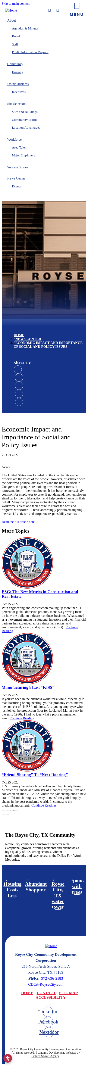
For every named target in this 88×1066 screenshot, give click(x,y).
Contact (46, 993)
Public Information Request (30, 52)
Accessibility (51, 997)
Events (16, 186)
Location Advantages (26, 127)
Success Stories (17, 167)
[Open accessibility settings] (7, 1058)
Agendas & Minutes (25, 28)
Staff (15, 44)
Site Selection (16, 104)
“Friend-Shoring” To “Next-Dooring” (35, 774)
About (11, 20)
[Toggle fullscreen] (12, 810)
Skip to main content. (16, 3)
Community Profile (24, 119)
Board (16, 36)
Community (15, 64)
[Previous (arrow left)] (3, 814)
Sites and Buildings (25, 111)
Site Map (68, 993)
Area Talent (19, 147)
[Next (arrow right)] (7, 814)
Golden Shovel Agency (45, 1056)
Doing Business (18, 84)
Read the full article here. (18, 522)
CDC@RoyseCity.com (45, 984)
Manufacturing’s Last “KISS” (28, 687)
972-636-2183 (52, 978)
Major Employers (23, 155)
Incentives (19, 92)
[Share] (7, 810)
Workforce (14, 139)
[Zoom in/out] (16, 810)
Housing (17, 72)
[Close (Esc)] (3, 810)
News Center (16, 178)
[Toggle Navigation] (77, 8)
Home (27, 993)
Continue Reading (22, 718)
